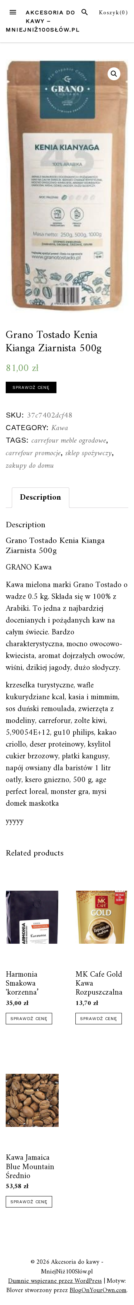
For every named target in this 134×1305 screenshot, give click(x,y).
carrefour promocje (33, 453)
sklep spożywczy (88, 453)
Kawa (59, 428)
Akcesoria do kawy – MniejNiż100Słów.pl (43, 21)
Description (40, 498)
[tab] (40, 497)
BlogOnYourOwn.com (98, 1290)
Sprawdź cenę (31, 387)
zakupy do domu (30, 466)
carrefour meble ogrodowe (68, 441)
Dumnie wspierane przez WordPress (55, 1281)
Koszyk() (113, 13)
